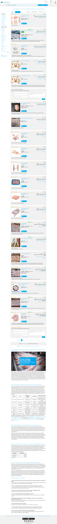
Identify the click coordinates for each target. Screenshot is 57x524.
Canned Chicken (3, 17)
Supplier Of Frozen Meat (38, 32)
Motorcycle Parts (3, 25)
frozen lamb (31, 416)
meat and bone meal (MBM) (33, 419)
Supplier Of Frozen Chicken (42, 17)
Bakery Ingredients (4, 46)
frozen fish (43, 416)
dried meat (20, 419)
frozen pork (40, 416)
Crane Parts (3, 22)
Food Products (3, 36)
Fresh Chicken (3, 16)
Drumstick (39, 181)
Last (38, 340)
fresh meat (35, 417)
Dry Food (2, 31)
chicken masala (17, 418)
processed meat (24, 419)
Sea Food (2, 42)
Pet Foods (2, 41)
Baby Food (2, 28)
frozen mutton (35, 416)
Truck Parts (3, 24)
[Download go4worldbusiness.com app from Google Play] (31, 519)
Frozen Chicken (3, 15)
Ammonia (44, 136)
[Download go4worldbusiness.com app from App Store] (25, 519)
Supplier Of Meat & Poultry (42, 120)
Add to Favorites (30, 23)
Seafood (2, 43)
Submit (43, 99)
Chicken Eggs (3, 18)
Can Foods (2, 29)
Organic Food (3, 40)
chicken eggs (41, 417)
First (18, 340)
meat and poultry (16, 420)
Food (2, 34)
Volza (15, 457)
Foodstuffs (2, 37)
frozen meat (13, 417)
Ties (45, 47)
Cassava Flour (3, 48)
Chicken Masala (3, 19)
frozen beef (27, 416)
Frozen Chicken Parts (25, 343)
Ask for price (23, 120)
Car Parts (2, 23)
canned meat (16, 419)
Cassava (2, 47)
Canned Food (3, 30)
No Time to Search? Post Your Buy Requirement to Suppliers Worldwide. (28, 346)
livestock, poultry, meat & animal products (34, 418)
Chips (2, 49)
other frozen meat (19, 417)
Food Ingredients (3, 35)
